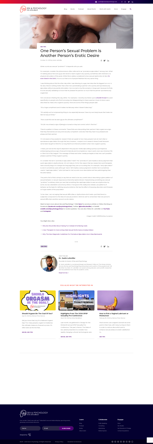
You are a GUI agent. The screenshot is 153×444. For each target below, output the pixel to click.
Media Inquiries (102, 430)
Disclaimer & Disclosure (74, 441)
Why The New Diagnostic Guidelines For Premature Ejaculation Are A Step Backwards (72, 234)
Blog (65, 9)
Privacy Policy (59, 441)
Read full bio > (64, 273)
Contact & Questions (123, 430)
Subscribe (66, 428)
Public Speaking (102, 423)
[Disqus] (76, 379)
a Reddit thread (101, 98)
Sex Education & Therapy (124, 428)
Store (116, 9)
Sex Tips (43, 46)
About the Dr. (91, 9)
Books (73, 9)
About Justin (82, 430)
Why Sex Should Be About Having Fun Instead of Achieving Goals (64, 226)
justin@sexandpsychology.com (107, 1)
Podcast (81, 9)
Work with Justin (105, 9)
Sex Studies (121, 425)
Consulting (101, 425)
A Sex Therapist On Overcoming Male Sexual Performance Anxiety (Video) (67, 230)
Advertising (101, 428)
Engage (123, 9)
